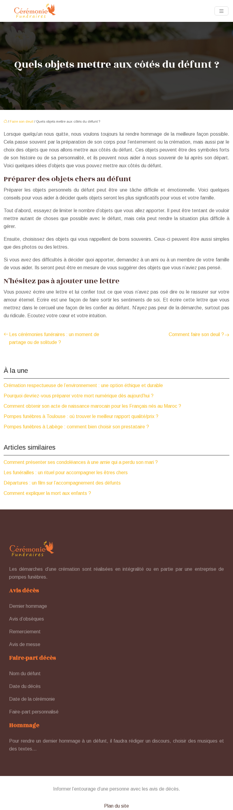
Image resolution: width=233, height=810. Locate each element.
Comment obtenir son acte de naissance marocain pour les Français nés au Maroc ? (92, 406)
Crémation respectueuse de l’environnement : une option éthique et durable (83, 385)
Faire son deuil (21, 121)
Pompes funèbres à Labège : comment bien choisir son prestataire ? (76, 426)
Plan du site (116, 805)
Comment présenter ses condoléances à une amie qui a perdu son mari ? (81, 462)
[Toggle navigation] (221, 11)
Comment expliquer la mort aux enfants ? (47, 493)
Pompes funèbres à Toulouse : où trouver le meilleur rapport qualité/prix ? (81, 416)
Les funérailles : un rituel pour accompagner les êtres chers (66, 472)
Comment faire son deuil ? (196, 334)
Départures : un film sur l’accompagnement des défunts (62, 482)
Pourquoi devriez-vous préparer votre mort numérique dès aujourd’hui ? (79, 395)
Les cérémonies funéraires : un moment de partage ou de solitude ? (54, 338)
